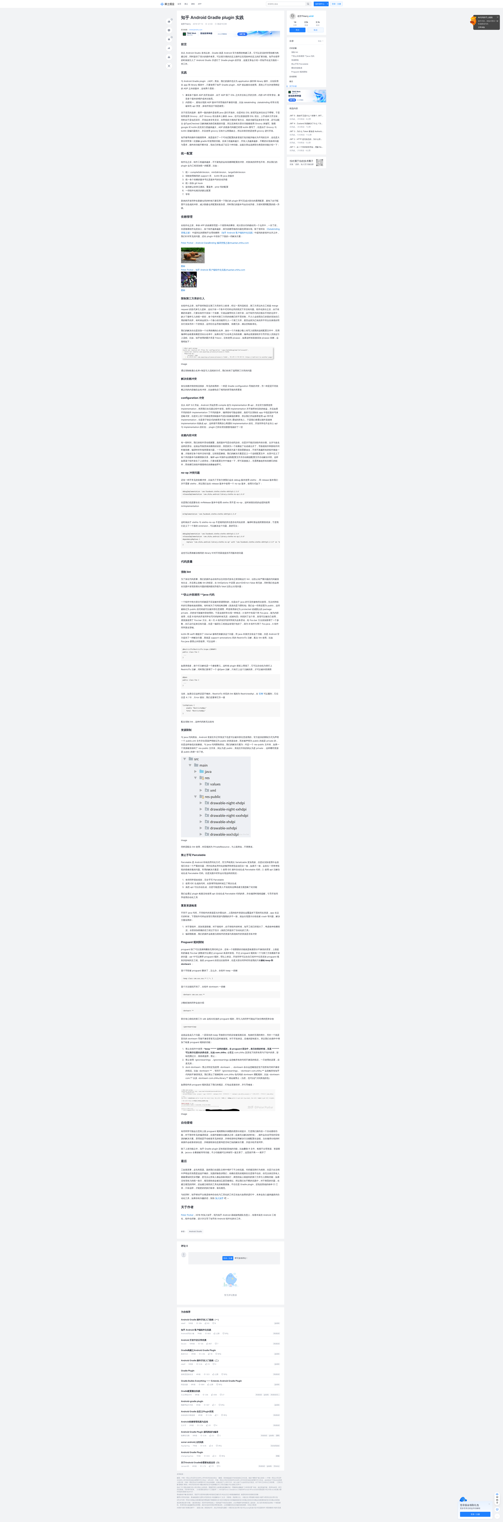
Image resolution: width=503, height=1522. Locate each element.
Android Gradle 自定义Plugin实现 (197, 1411)
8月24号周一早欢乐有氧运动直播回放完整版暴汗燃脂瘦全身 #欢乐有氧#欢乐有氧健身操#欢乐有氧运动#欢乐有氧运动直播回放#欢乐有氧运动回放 (228, 1500)
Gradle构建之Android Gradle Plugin (198, 1350)
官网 (261, 693)
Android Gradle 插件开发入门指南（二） (200, 1360)
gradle (277, 1323)
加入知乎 (219, 1198)
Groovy (276, 1466)
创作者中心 (319, 4)
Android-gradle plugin (192, 1401)
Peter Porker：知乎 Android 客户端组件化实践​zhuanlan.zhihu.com (213, 279)
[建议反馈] (497, 1509)
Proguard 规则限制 (299, 72)
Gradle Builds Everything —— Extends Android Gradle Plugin (211, 1381)
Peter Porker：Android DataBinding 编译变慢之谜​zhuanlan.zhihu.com (215, 243)
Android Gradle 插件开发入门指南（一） (200, 1319)
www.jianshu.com (195, 30)
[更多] (497, 1516)
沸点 (186, 4)
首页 (179, 4)
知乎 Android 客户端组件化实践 (196, 1330)
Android (276, 1333)
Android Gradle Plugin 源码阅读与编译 (199, 1432)
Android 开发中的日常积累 (193, 1340)
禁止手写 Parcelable (299, 64)
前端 (277, 1456)
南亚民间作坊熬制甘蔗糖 (249, 1494)
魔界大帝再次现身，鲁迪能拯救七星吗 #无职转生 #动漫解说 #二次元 (201, 1497)
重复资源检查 (296, 68)
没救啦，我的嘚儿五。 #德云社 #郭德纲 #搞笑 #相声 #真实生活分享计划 (252, 1497)
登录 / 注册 (227, 1258)
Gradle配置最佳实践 (190, 1391)
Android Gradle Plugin (192, 1452)
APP (199, 4)
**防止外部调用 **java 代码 (302, 56)
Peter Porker (187, 1215)
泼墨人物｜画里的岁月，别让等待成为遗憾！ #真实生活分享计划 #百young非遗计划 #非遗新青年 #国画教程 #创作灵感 (239, 1508)
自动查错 (293, 76)
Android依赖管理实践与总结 (194, 1421)
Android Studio (275, 1395)
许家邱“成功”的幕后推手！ (186, 1508)
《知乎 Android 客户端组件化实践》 (237, 232)
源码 (277, 1435)
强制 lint (294, 52)
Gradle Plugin (187, 1370)
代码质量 (293, 48)
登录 (336, 4)
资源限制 (295, 60)
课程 (193, 4)
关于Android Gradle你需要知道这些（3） (201, 1462)
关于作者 (293, 86)
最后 (291, 81)
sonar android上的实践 (192, 1442)
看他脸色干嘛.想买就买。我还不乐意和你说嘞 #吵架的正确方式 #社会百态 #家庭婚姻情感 (208, 1494)
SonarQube (275, 1446)
